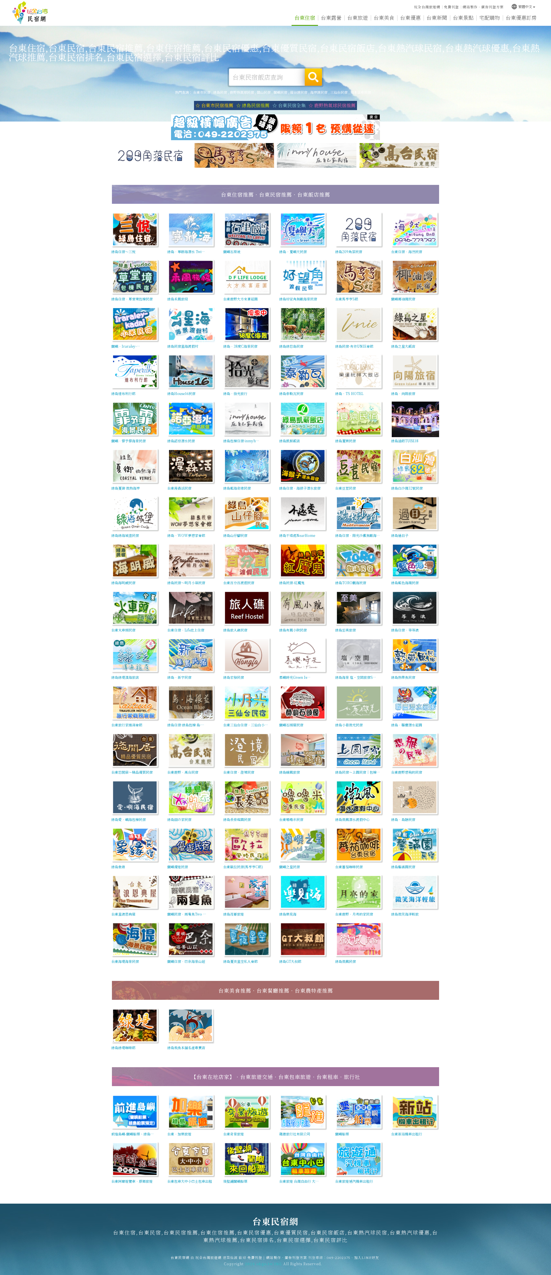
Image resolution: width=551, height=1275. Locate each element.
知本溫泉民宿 (360, 92)
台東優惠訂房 (521, 17)
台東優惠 (410, 17)
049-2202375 (338, 1257)
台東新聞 (436, 17)
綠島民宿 (220, 92)
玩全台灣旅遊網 (427, 6)
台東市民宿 (201, 92)
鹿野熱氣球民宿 (242, 92)
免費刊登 (451, 6)
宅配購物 (489, 17)
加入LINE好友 (366, 1257)
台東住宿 (304, 17)
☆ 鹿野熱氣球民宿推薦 (332, 105)
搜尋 (313, 77)
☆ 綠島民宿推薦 (252, 105)
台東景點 (463, 17)
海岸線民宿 (318, 92)
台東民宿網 (30, 13)
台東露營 (331, 17)
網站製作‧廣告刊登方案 (483, 6)
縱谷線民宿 (298, 92)
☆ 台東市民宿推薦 (214, 105)
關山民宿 (264, 92)
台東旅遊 (357, 17)
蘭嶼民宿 (280, 92)
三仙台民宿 (339, 92)
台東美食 (384, 17)
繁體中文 (521, 6)
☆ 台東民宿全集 (289, 105)
